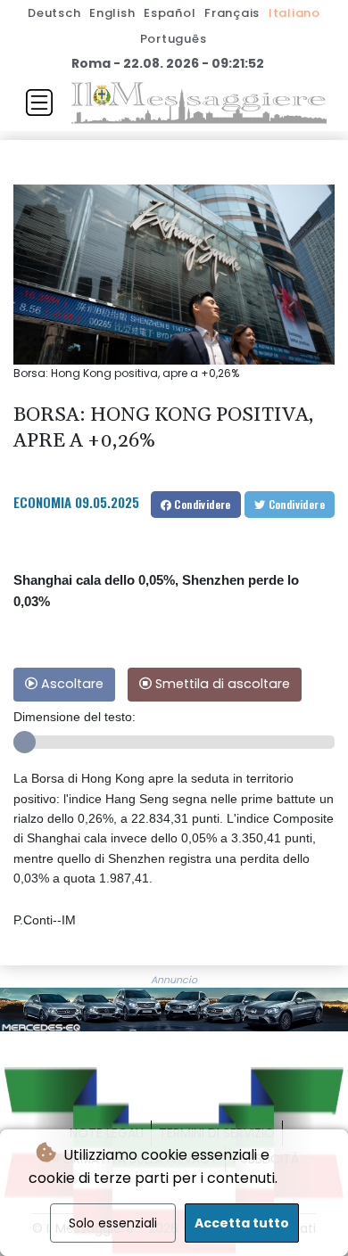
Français (232, 12)
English (112, 12)
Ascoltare (70, 684)
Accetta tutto (242, 1223)
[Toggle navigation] (39, 102)
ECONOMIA (42, 502)
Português (173, 38)
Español (169, 12)
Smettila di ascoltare (221, 684)
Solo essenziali (113, 1223)
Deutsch (54, 12)
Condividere (201, 504)
